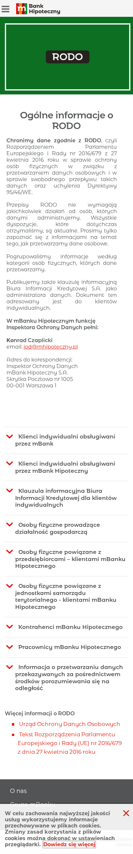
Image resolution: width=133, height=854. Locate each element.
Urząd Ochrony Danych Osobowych (69, 724)
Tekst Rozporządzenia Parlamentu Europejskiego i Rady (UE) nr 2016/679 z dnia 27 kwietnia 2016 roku (70, 743)
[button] (5, 9)
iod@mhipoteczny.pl (51, 347)
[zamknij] (126, 813)
